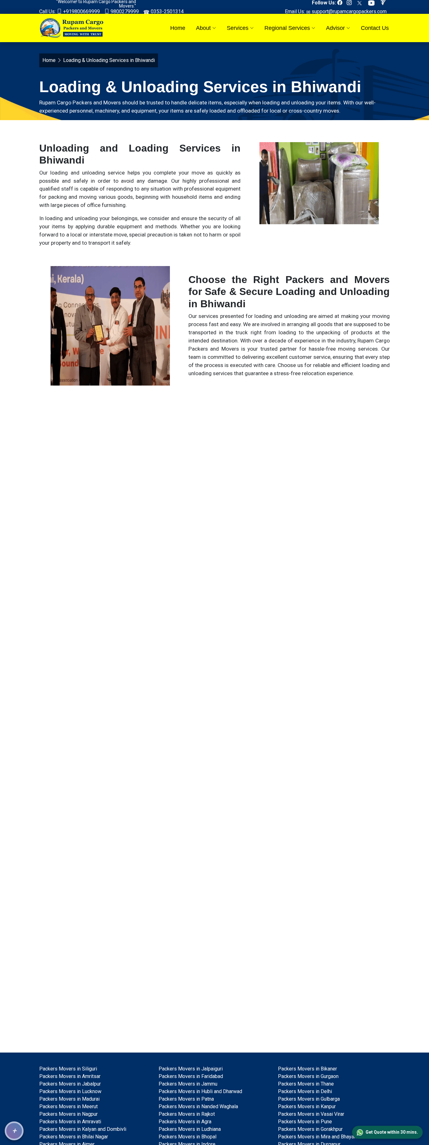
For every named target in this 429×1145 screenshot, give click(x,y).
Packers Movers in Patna (186, 1099)
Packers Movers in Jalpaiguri (191, 1069)
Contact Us (375, 28)
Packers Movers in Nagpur (68, 1114)
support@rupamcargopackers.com (348, 11)
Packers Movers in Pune (305, 1122)
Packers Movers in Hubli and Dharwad (200, 1091)
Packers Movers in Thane (306, 1084)
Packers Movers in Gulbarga (309, 1099)
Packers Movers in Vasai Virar (311, 1114)
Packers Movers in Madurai (69, 1099)
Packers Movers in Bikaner (307, 1069)
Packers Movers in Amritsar (69, 1076)
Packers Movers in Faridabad (191, 1076)
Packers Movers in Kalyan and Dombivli (82, 1129)
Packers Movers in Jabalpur (70, 1084)
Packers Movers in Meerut (68, 1106)
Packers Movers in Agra (185, 1122)
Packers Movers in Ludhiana (190, 1129)
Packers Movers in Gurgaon (308, 1076)
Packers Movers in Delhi (305, 1091)
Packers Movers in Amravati (70, 1122)
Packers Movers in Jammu (188, 1084)
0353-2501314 (166, 11)
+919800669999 (81, 11)
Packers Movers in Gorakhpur (310, 1129)
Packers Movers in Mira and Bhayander (321, 1137)
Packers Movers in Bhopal (187, 1137)
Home (177, 28)
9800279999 (124, 11)
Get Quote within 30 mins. (392, 1132)
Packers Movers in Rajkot (187, 1114)
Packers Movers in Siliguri (68, 1069)
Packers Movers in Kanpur (307, 1106)
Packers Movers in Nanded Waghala (198, 1106)
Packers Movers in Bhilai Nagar (73, 1137)
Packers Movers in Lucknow (70, 1091)
